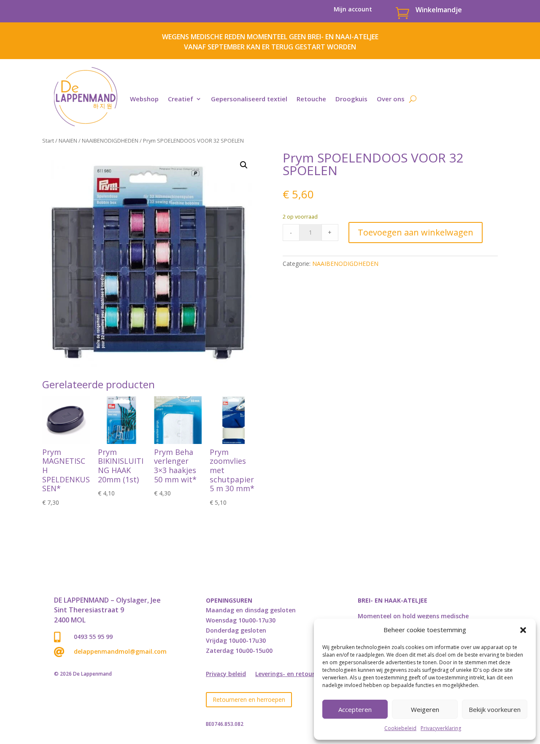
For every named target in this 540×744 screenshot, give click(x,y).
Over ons (391, 99)
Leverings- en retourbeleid (293, 674)
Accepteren (355, 709)
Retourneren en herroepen (249, 699)
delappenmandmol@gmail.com (120, 651)
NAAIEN (68, 140)
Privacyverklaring (441, 728)
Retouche (311, 99)
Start (48, 140)
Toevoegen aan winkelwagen (415, 232)
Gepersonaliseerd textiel (249, 99)
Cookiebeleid (400, 728)
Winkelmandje (439, 9)
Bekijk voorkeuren (495, 709)
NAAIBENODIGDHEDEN (110, 140)
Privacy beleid (226, 674)
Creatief (180, 99)
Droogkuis (351, 99)
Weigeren (425, 709)
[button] (523, 630)
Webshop (144, 99)
